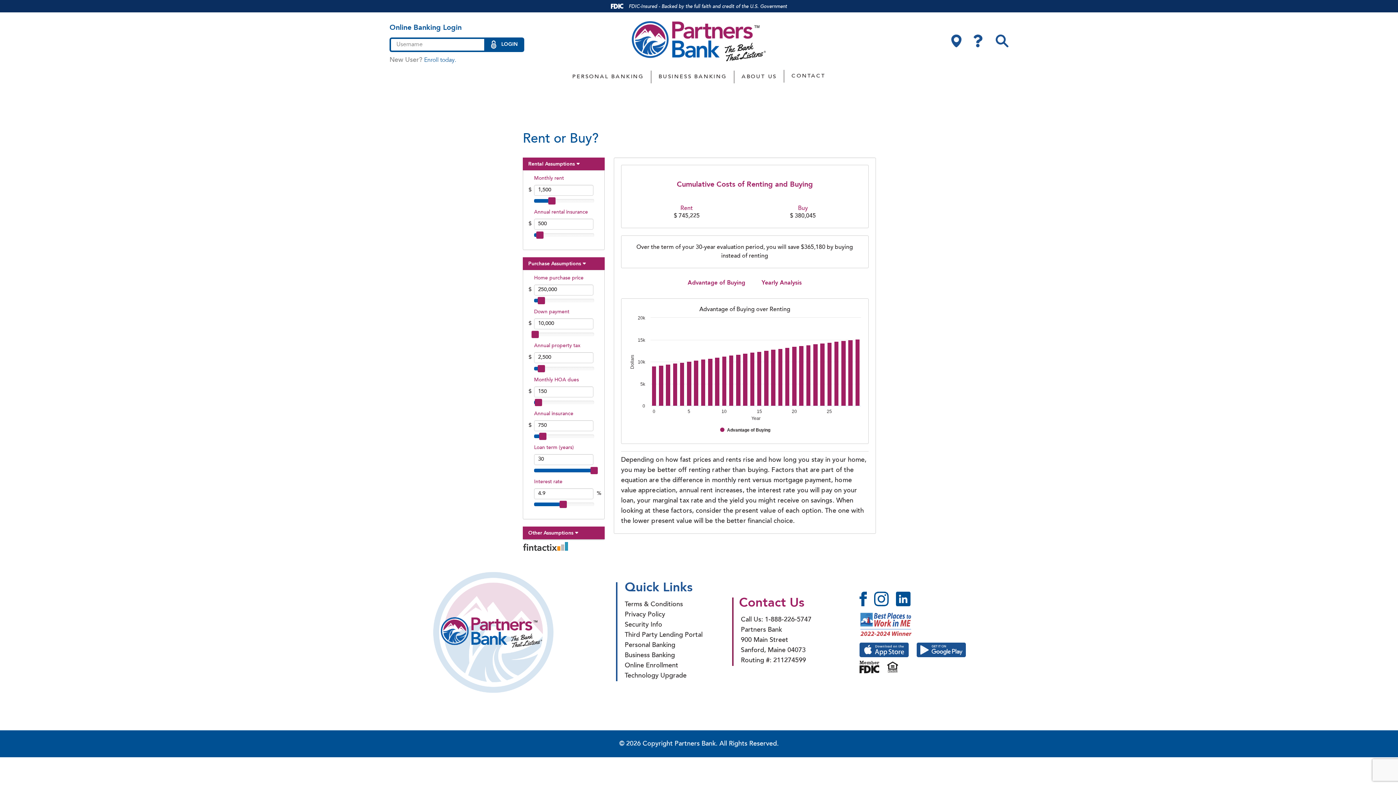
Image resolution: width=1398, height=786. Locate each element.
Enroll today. (440, 60)
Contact (808, 76)
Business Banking (693, 77)
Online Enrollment (651, 666)
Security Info (643, 625)
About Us (759, 77)
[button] (1002, 41)
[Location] (956, 41)
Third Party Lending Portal (664, 635)
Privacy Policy (645, 615)
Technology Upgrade (656, 676)
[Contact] (978, 41)
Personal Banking (608, 77)
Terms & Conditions (654, 605)
